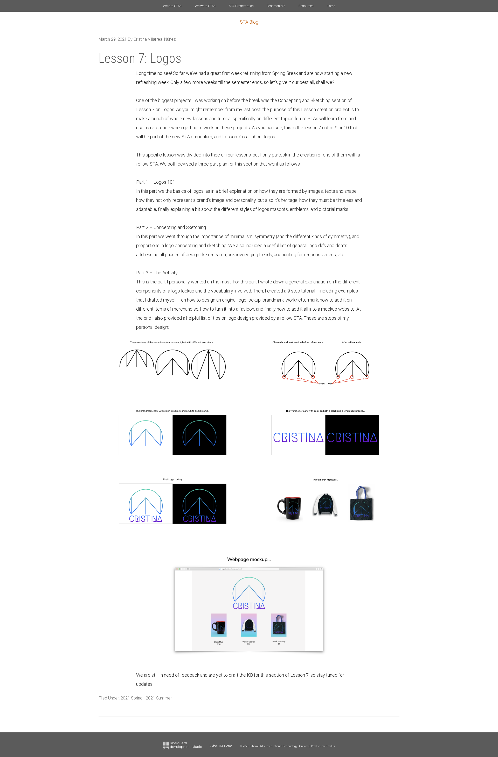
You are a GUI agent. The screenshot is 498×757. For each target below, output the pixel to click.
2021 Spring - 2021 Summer (146, 698)
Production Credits (323, 746)
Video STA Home (221, 746)
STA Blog (249, 22)
